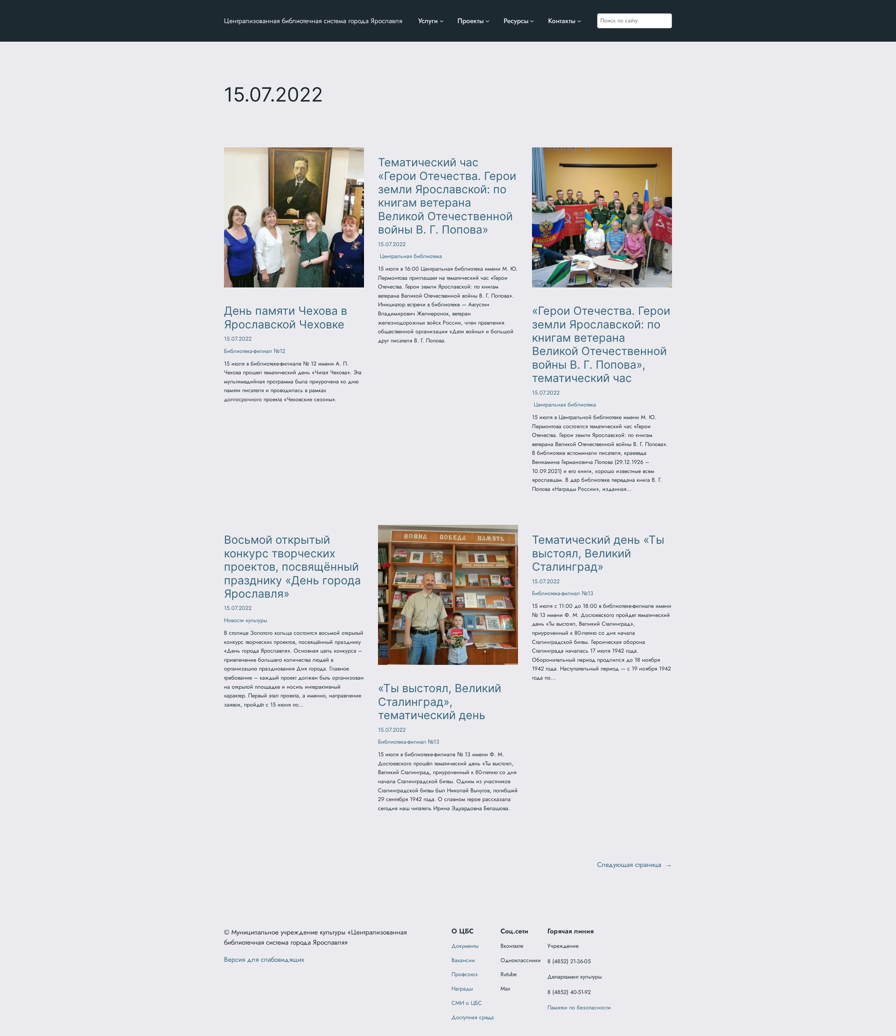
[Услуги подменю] (442, 21)
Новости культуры (245, 620)
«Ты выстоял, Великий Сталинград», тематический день (439, 702)
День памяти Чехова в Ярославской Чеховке (285, 317)
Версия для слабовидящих (264, 959)
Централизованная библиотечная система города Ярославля (313, 21)
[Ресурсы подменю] (532, 21)
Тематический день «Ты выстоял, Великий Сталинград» (598, 553)
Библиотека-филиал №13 (408, 742)
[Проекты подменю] (487, 21)
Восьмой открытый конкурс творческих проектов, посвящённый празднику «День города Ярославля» (292, 566)
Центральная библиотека (410, 256)
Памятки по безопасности (579, 1007)
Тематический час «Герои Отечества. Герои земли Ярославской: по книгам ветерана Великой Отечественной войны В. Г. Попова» (447, 196)
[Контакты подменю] (579, 21)
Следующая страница (634, 864)
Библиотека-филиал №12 (254, 351)
